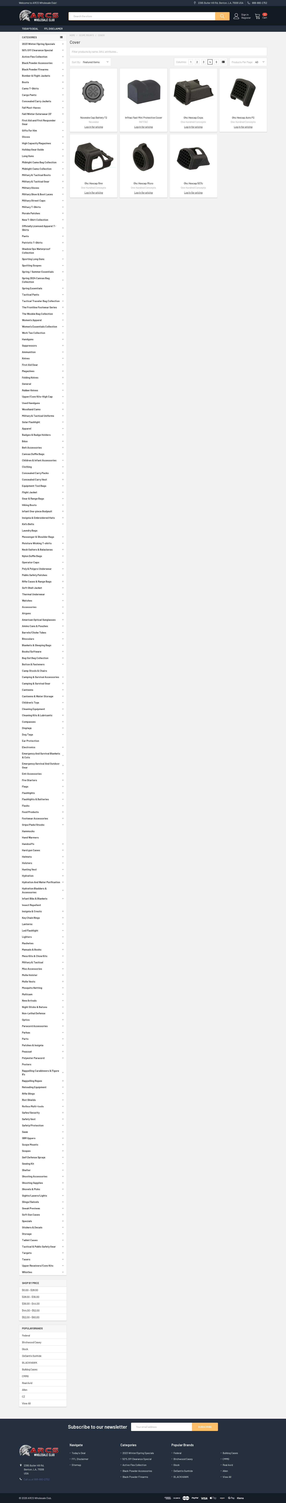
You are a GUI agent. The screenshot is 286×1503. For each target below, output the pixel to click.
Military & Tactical (32, 962)
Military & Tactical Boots (36, 175)
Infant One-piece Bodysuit (37, 511)
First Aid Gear (30, 364)
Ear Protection (30, 740)
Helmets (27, 856)
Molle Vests (28, 981)
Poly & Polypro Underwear (37, 568)
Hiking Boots (29, 504)
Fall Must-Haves (31, 107)
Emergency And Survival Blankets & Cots (41, 755)
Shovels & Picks (31, 1189)
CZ (23, 1396)
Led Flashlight (30, 930)
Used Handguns (31, 402)
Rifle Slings (28, 1093)
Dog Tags (27, 734)
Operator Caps (30, 562)
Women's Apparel (32, 320)
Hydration (27, 875)
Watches (27, 600)
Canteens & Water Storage (37, 696)
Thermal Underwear (33, 594)
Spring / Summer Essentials (38, 271)
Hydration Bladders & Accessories (34, 890)
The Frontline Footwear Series (39, 307)
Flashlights (28, 792)
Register (246, 17)
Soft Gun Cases (31, 1214)
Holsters (27, 862)
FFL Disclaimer (53, 28)
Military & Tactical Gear (35, 181)
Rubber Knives (30, 390)
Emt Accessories (32, 773)
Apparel (26, 428)
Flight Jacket (29, 492)
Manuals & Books (31, 949)
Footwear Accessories (35, 818)
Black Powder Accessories (37, 62)
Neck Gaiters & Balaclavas (37, 549)
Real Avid (27, 1382)
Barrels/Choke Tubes (34, 632)
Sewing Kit (28, 1163)
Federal (26, 1335)
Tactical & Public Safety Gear (39, 1246)
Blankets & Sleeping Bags (36, 645)
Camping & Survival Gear (36, 683)
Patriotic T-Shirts (32, 242)
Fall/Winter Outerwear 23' (37, 113)
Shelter (26, 1170)
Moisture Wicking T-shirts (37, 543)
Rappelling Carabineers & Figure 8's (40, 1072)
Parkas (26, 1032)
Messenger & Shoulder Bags (38, 536)
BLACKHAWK (29, 1362)
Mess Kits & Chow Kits (34, 955)
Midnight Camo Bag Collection (39, 162)
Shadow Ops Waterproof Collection (36, 250)
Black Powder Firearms (35, 69)
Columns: (181, 61)
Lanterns (27, 924)
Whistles (27, 1272)
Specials (27, 1221)
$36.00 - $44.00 (31, 1303)
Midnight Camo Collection (36, 168)
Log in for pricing (93, 126)
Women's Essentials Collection (39, 326)
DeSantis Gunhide (31, 1355)
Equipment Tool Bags (34, 485)
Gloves (26, 136)
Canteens (27, 689)
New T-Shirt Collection (35, 219)
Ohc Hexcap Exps (193, 117)
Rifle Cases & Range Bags (36, 581)
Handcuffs (28, 843)
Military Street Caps (33, 200)
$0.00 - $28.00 (30, 1290)
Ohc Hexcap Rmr (94, 183)
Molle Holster (29, 975)
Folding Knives (30, 377)
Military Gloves (30, 187)
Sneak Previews (31, 1208)
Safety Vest (29, 1119)
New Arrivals (29, 1000)
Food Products (30, 811)
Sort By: (76, 62)
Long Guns (28, 155)
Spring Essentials (32, 288)
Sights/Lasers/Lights (34, 1195)
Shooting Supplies (32, 1182)
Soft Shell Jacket (32, 587)
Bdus (25, 441)
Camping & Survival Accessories (40, 677)
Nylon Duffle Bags (32, 555)
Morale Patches (31, 213)
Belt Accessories (32, 447)
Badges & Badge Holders (36, 434)
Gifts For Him (29, 130)
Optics (26, 1019)
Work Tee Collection (33, 332)
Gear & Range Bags (33, 498)
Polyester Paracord (33, 1057)
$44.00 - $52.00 (31, 1310)
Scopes (26, 1150)
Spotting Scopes (31, 265)
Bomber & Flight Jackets (36, 75)
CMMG (25, 1376)
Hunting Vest (29, 869)
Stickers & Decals (32, 1227)
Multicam (27, 994)
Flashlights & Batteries (35, 799)
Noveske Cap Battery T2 (93, 117)
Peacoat (27, 1051)
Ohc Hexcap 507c (193, 183)
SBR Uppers (28, 1138)
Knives (26, 358)
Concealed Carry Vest (34, 479)
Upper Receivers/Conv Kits (37, 1265)
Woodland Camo (31, 409)
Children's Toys (30, 702)
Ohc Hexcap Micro (143, 183)
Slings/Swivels (30, 1201)
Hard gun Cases (31, 850)
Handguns (27, 339)
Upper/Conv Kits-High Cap (37, 396)
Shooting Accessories (34, 1176)
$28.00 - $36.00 (30, 1296)
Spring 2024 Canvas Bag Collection (36, 280)
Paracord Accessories (35, 1026)
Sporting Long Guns (33, 258)
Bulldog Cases (29, 1369)
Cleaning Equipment (33, 708)
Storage (27, 1233)
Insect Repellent (31, 904)
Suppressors (29, 345)
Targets (27, 1252)
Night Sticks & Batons (34, 1006)
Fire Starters (29, 780)
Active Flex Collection (34, 56)
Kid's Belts (28, 524)
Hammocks (28, 831)
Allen (24, 1389)
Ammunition (29, 352)
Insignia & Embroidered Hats (38, 517)
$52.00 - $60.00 (30, 1317)
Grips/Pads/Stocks (33, 824)
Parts (25, 1038)
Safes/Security (31, 1112)
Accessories (29, 606)
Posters (26, 1064)
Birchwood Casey (31, 1342)
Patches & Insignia (32, 1045)
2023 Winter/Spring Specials (38, 43)
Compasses (29, 721)
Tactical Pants (30, 294)
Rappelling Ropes (32, 1080)
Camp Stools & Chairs (34, 670)
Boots (25, 82)
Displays (27, 727)
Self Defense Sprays (33, 1157)
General (26, 383)
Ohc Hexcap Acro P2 (243, 117)
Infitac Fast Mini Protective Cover (143, 117)
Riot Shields (29, 1099)
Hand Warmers (30, 837)
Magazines (28, 371)
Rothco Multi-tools (33, 1106)
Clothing (27, 466)
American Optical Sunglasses (39, 619)
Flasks (25, 805)
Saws (25, 1131)
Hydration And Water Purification (41, 882)
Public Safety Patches (34, 575)
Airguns (26, 613)
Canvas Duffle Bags (33, 453)
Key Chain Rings (31, 917)
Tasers (26, 1259)
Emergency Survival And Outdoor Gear (41, 765)
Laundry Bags (29, 530)
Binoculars (28, 638)
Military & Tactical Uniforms (38, 415)
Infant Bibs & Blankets (34, 898)
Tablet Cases (30, 1240)
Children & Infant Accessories (39, 460)
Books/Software (31, 651)
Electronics (28, 747)
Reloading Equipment (34, 1087)
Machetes (27, 943)
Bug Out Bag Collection (35, 657)
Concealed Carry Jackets (36, 101)
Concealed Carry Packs (35, 473)
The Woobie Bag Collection (37, 313)
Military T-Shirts (31, 206)
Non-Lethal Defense (33, 1013)
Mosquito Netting (32, 987)
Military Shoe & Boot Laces (37, 194)
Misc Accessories (32, 968)
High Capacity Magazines (36, 143)
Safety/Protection (33, 1125)
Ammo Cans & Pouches (35, 626)
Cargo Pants (29, 94)
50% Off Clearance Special (37, 50)
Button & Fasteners (33, 664)
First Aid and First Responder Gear (39, 122)
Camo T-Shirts (30, 88)
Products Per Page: (242, 62)
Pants (25, 236)
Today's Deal (30, 28)
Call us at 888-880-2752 (36, 1479)
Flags (25, 786)
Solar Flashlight (31, 422)
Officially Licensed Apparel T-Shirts (39, 228)
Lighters (27, 936)
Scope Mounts (30, 1144)
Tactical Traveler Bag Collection (41, 301)
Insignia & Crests (32, 911)
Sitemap (76, 1464)
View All (26, 1403)
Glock (25, 1349)
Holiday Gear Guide (33, 149)
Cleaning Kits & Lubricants (37, 715)
